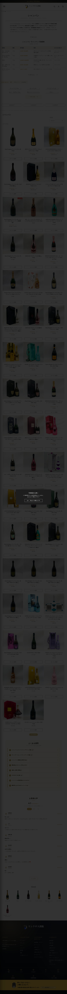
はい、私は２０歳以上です (33, 500)
